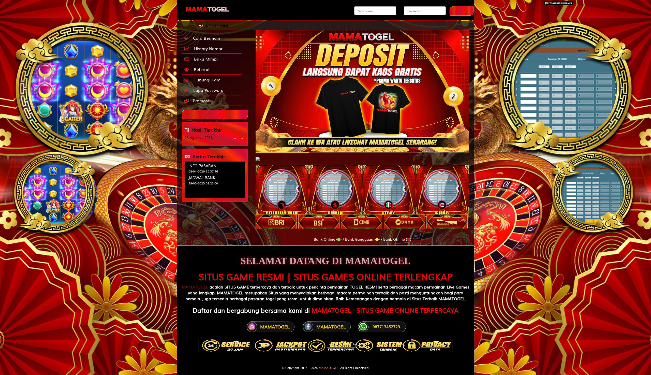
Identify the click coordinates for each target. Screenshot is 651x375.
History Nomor (207, 48)
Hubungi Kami (206, 80)
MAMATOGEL (195, 287)
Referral (200, 69)
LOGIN (461, 10)
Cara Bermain (205, 38)
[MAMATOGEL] (258, 156)
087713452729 (386, 326)
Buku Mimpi (204, 59)
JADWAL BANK (201, 177)
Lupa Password (207, 90)
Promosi (200, 100)
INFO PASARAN (202, 165)
